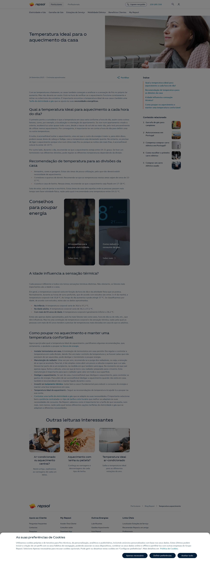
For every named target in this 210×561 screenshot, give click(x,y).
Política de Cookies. (169, 548)
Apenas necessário (135, 555)
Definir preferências (162, 555)
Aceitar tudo (187, 555)
